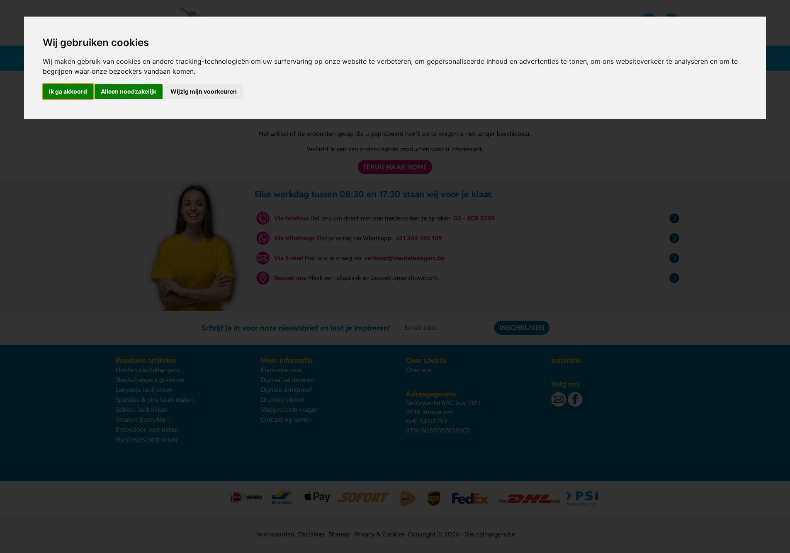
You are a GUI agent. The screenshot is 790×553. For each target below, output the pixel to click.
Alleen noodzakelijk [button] (128, 91)
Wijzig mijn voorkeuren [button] (203, 91)
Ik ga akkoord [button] (68, 91)
